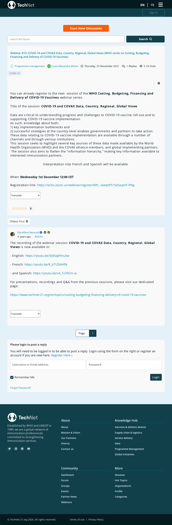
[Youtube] (29, 449)
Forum (65, 480)
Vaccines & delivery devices (130, 427)
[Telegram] (22, 449)
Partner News (69, 496)
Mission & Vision (70, 432)
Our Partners (68, 438)
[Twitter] (9, 449)
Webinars (66, 502)
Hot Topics (121, 480)
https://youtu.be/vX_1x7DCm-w (55, 273)
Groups (65, 485)
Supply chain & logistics (128, 432)
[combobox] (65, 39)
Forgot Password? (20, 387)
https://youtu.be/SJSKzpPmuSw (47, 256)
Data (117, 443)
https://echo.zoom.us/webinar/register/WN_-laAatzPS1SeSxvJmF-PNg (85, 185)
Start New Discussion (86, 28)
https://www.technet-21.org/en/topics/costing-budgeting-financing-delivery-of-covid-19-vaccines (78, 295)
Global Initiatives (124, 454)
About (64, 427)
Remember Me (25, 377)
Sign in (153, 12)
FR (153, 5)
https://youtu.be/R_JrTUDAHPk (46, 264)
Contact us (67, 449)
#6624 (38, 236)
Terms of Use (77, 519)
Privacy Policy (96, 519)
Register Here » (62, 355)
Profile (118, 491)
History (65, 443)
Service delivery (124, 438)
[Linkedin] (16, 449)
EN (142, 5)
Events (65, 491)
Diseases (120, 474)
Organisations (123, 485)
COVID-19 (14, 73)
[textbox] (66, 39)
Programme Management (129, 449)
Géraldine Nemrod (28, 232)
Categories (121, 496)
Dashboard (67, 474)
